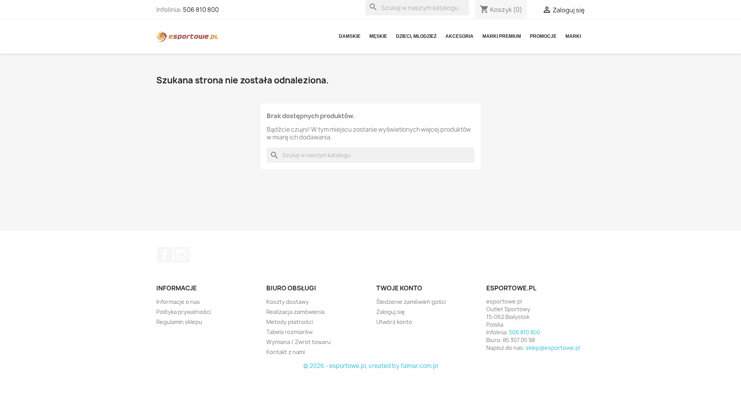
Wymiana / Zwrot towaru (298, 342)
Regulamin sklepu (179, 321)
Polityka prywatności (183, 311)
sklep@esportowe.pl (553, 347)
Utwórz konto (394, 321)
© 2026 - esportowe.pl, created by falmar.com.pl (370, 366)
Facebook (165, 255)
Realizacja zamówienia (295, 311)
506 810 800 (201, 9)
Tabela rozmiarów (289, 332)
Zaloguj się (390, 311)
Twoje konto (399, 288)
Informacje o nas (178, 301)
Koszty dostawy (287, 301)
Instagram (181, 255)
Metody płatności (289, 321)
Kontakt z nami (285, 352)
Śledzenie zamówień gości (411, 301)
